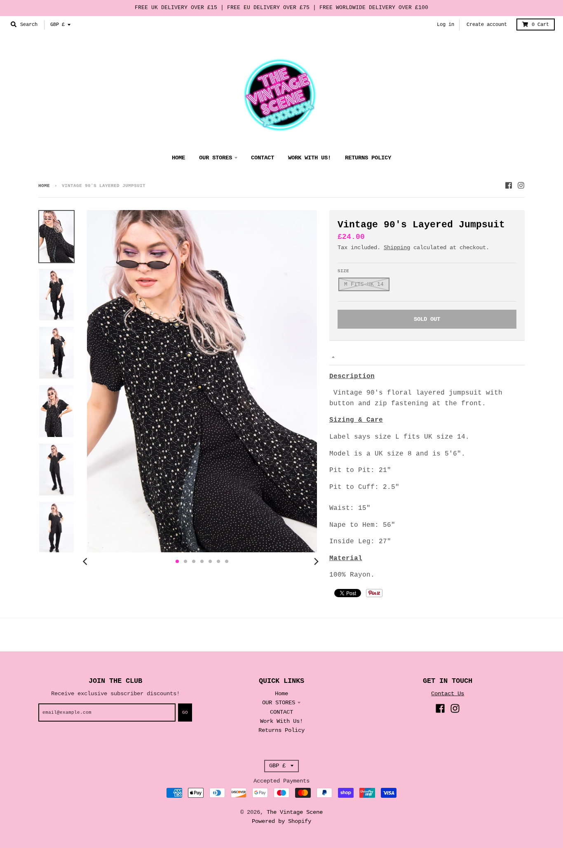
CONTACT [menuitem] (262, 157)
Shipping (397, 247)
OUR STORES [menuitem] (215, 157)
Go (185, 712)
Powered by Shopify (281, 821)
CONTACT (281, 712)
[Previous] (86, 561)
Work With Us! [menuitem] (309, 157)
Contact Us (447, 693)
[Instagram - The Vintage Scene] (521, 185)
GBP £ (57, 25)
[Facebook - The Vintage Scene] (508, 185)
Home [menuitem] (178, 157)
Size (343, 271)
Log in (445, 25)
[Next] (316, 561)
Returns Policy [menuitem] (368, 157)
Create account (487, 25)
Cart (540, 25)
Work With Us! (281, 721)
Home (44, 185)
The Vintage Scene (295, 812)
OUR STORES (278, 702)
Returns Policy (281, 730)
